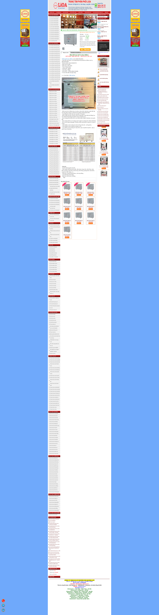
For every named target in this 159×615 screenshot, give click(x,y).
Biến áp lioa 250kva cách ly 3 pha (67, 234)
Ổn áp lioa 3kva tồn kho (54, 148)
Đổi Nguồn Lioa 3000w (54, 143)
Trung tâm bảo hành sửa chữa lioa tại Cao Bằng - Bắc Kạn (54, 540)
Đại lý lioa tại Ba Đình (53, 435)
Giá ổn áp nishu (52, 318)
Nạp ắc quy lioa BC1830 (54, 178)
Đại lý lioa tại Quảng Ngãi (54, 510)
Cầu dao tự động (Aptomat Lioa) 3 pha (54, 219)
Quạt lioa (51, 245)
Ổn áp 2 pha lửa (53, 332)
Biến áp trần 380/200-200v (54, 334)
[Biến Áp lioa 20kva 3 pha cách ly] (79, 201)
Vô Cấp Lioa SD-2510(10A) (54, 200)
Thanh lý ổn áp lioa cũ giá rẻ (55, 305)
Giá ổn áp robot (52, 314)
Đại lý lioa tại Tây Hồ (53, 427)
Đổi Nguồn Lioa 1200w (54, 137)
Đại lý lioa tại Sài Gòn (53, 514)
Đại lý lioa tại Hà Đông (54, 421)
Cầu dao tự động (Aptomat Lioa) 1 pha (54, 215)
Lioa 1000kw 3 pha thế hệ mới (54, 82)
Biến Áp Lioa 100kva (53, 103)
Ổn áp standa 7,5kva (53, 263)
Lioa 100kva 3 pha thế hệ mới (55, 63)
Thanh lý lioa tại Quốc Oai (54, 403)
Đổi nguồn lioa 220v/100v (54, 127)
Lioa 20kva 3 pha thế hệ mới (55, 53)
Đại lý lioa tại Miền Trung (54, 494)
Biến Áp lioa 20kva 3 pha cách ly (78, 206)
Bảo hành (81, 12)
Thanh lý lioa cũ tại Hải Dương (103, 115)
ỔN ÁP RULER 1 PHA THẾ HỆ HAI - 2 (54, 292)
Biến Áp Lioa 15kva (53, 93)
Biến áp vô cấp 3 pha (53, 117)
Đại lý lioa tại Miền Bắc (54, 456)
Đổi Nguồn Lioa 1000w (54, 135)
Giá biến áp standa (53, 322)
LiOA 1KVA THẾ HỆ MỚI (54, 18)
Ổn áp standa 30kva (53, 271)
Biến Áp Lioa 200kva (53, 107)
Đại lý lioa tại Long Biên (54, 413)
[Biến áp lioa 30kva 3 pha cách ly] (91, 201)
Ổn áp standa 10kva (53, 265)
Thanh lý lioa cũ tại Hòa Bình (103, 112)
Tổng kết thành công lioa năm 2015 (103, 53)
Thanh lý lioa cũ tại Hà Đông (55, 367)
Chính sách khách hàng (102, 100)
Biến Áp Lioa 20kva (53, 95)
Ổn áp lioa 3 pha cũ (53, 309)
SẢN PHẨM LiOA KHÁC (53, 312)
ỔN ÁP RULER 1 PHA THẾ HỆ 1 (54, 276)
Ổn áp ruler (51, 273)
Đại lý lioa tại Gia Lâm (53, 415)
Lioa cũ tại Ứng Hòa (101, 121)
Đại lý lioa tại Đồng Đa (54, 423)
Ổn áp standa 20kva (53, 269)
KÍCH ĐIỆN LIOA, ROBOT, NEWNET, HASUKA (54, 350)
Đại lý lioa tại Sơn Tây (53, 443)
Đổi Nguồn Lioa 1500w (54, 139)
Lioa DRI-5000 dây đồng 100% (104, 128)
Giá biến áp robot (53, 320)
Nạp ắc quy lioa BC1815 (54, 180)
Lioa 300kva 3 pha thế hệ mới (55, 71)
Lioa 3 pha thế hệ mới (53, 43)
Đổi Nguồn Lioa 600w (53, 133)
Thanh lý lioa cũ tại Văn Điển (55, 391)
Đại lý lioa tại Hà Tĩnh (53, 500)
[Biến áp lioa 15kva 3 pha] (67, 201)
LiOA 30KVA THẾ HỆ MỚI (54, 36)
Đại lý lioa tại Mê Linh (53, 447)
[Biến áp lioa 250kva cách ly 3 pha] (67, 230)
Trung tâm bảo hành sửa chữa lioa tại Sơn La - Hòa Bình (54, 534)
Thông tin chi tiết (66, 52)
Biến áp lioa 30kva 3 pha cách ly (90, 206)
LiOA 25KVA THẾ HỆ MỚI (54, 34)
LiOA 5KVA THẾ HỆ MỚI (54, 24)
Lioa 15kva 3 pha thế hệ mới (55, 51)
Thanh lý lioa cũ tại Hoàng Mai (54, 380)
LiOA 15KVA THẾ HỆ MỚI (54, 30)
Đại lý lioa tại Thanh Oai (54, 453)
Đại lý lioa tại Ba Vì (53, 445)
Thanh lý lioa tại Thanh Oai (54, 405)
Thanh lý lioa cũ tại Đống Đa (55, 369)
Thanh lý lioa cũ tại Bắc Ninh (103, 117)
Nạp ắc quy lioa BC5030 (54, 184)
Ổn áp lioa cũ (52, 296)
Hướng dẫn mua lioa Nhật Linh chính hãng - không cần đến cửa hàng (103, 103)
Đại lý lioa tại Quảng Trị (54, 504)
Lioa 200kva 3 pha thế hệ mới (55, 67)
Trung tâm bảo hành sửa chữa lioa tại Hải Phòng (54, 545)
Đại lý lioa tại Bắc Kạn (53, 487)
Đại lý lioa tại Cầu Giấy (54, 417)
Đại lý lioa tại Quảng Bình (54, 502)
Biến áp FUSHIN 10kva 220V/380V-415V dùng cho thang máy (102, 92)
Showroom (58, 12)
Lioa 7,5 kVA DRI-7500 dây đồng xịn (103, 170)
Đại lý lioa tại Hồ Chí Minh (54, 512)
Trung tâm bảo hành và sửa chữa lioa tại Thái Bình (54, 524)
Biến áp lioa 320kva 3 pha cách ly (90, 220)
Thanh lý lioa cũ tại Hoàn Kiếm (54, 384)
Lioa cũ (51, 307)
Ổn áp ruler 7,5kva (53, 281)
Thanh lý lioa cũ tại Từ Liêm (54, 377)
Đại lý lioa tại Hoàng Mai (54, 431)
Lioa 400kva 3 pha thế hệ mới (55, 73)
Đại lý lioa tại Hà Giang (54, 483)
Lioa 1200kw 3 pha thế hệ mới (54, 86)
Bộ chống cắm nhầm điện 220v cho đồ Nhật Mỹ (54, 327)
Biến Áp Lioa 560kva (53, 115)
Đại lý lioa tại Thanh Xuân (54, 419)
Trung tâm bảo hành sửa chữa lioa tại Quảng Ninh (54, 542)
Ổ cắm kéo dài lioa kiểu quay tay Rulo (55, 228)
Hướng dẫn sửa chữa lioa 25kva (103, 123)
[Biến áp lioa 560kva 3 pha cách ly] (67, 216)
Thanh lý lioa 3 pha (53, 409)
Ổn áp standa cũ (53, 324)
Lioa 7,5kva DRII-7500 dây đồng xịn (103, 156)
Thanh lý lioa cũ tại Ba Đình (54, 387)
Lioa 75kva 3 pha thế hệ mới (55, 61)
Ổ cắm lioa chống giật (53, 238)
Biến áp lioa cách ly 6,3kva (67, 192)
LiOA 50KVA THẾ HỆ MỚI (54, 38)
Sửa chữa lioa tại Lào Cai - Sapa (54, 550)
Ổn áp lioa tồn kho (53, 146)
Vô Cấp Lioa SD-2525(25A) (54, 204)
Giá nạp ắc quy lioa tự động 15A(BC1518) (54, 193)
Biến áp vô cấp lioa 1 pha (54, 196)
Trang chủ (52, 12)
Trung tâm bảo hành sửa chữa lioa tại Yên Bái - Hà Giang (54, 532)
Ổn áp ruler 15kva (53, 285)
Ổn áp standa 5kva (53, 261)
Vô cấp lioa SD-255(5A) (54, 198)
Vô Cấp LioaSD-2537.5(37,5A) (53, 207)
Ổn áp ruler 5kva (53, 279)
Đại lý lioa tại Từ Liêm (53, 429)
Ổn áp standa (52, 259)
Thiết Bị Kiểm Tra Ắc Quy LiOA (54, 341)
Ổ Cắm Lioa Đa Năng (53, 240)
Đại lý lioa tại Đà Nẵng (54, 508)
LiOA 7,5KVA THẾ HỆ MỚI (54, 26)
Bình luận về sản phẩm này (76, 52)
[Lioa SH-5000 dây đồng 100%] (104, 137)
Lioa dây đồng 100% (53, 40)
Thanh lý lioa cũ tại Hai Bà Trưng (54, 372)
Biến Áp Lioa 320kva (53, 111)
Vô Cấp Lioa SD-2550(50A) (54, 210)
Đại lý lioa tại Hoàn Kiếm (54, 433)
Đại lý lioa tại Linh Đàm (54, 437)
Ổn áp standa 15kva (53, 267)
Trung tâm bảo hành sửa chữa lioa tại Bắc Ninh (54, 529)
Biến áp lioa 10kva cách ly (90, 192)
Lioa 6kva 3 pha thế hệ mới (54, 47)
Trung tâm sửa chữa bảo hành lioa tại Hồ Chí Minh (54, 554)
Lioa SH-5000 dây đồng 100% (104, 142)
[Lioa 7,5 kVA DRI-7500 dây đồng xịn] (104, 165)
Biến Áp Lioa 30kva (53, 97)
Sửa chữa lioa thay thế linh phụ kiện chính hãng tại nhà (103, 89)
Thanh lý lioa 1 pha (53, 407)
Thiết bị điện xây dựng (54, 242)
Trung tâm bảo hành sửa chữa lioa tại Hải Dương (54, 527)
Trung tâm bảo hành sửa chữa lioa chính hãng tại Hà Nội (54, 537)
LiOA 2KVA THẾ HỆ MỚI (54, 20)
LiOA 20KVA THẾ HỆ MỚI (54, 32)
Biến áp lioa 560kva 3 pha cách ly (67, 220)
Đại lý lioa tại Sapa (53, 481)
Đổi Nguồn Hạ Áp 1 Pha (54, 119)
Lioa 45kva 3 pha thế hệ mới (55, 57)
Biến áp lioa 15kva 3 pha (67, 206)
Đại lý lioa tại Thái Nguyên (54, 491)
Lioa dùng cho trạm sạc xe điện (103, 94)
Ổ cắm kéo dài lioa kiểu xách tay (55, 231)
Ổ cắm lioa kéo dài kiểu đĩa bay (54, 235)
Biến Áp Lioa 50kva (53, 99)
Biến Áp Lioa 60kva (53, 101)
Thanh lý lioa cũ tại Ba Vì (54, 397)
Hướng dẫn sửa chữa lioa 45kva (103, 118)
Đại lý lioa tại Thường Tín (54, 441)
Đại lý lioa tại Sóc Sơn (54, 449)
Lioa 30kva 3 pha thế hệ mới (55, 55)
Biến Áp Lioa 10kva (53, 91)
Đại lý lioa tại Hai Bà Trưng (54, 425)
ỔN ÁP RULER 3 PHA (54, 289)
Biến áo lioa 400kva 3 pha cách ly (79, 220)
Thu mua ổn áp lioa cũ (54, 303)
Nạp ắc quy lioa (52, 176)
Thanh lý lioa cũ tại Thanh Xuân (54, 365)
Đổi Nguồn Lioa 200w (53, 129)
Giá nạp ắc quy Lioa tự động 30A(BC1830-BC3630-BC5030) (55, 188)
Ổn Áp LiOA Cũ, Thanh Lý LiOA (54, 299)
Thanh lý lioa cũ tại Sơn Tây (54, 395)
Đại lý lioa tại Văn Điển (54, 439)
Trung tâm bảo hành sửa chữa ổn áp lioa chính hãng (54, 566)
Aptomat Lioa (52, 212)
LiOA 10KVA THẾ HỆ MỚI (54, 28)
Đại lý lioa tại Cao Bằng (54, 485)
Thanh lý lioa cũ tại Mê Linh (54, 399)
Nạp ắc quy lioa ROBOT (54, 347)
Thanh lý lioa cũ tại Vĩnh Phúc (103, 111)
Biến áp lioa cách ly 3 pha (54, 123)
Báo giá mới (65, 12)
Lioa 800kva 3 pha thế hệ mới (55, 79)
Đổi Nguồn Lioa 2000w (54, 141)
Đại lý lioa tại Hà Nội (53, 411)
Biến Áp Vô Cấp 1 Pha (54, 121)
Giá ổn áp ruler (52, 316)
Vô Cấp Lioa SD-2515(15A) (54, 202)
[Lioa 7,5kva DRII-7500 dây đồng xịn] (104, 151)
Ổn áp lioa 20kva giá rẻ (102, 105)
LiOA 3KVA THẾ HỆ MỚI (54, 22)
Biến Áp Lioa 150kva (53, 105)
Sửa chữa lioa (73, 12)
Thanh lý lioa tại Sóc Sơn (54, 401)
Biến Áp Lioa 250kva (53, 109)
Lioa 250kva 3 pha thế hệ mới (55, 69)
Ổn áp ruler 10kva (53, 283)
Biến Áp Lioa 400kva (53, 113)
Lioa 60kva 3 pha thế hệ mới (55, 59)
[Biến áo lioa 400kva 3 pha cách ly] (79, 216)
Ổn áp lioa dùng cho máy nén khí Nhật (103, 109)
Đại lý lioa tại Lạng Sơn (54, 479)
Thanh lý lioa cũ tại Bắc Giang (103, 114)
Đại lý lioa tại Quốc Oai (54, 451)
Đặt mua (85, 49)
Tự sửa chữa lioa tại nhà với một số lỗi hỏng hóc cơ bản (54, 557)
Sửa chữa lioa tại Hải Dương (54, 552)
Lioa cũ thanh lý (101, 107)
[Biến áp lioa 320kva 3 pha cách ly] (91, 216)
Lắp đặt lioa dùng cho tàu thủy (103, 97)
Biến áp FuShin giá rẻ (53, 330)
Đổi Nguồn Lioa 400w (53, 131)
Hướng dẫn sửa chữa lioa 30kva (103, 120)
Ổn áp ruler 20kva (53, 287)
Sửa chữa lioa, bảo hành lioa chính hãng (55, 337)
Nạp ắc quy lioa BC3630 (54, 182)
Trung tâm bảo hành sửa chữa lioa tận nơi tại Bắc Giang (54, 563)
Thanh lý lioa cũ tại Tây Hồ (54, 375)
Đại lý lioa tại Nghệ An (54, 498)
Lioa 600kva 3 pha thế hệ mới (55, 77)
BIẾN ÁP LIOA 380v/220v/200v (54, 89)
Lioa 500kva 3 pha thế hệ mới (55, 75)
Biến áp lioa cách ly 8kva (78, 192)
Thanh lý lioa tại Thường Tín (55, 393)
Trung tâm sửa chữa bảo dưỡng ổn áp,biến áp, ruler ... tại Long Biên (54, 560)
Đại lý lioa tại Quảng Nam (54, 506)
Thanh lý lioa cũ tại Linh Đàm (55, 389)
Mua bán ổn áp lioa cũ (98, 12)
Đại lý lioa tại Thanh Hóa (54, 496)
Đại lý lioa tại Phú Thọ (53, 489)
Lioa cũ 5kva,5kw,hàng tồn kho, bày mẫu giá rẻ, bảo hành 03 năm (54, 548)
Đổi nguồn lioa (88, 12)
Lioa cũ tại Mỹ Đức (52, 520)
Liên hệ (106, 12)
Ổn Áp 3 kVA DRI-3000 (102, 69)
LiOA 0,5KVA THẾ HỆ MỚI (54, 16)
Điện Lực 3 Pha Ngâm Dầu (54, 125)
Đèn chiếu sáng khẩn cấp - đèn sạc (54, 344)
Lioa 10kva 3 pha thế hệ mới (55, 49)
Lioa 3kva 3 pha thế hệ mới (54, 45)
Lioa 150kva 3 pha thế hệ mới (55, 65)
